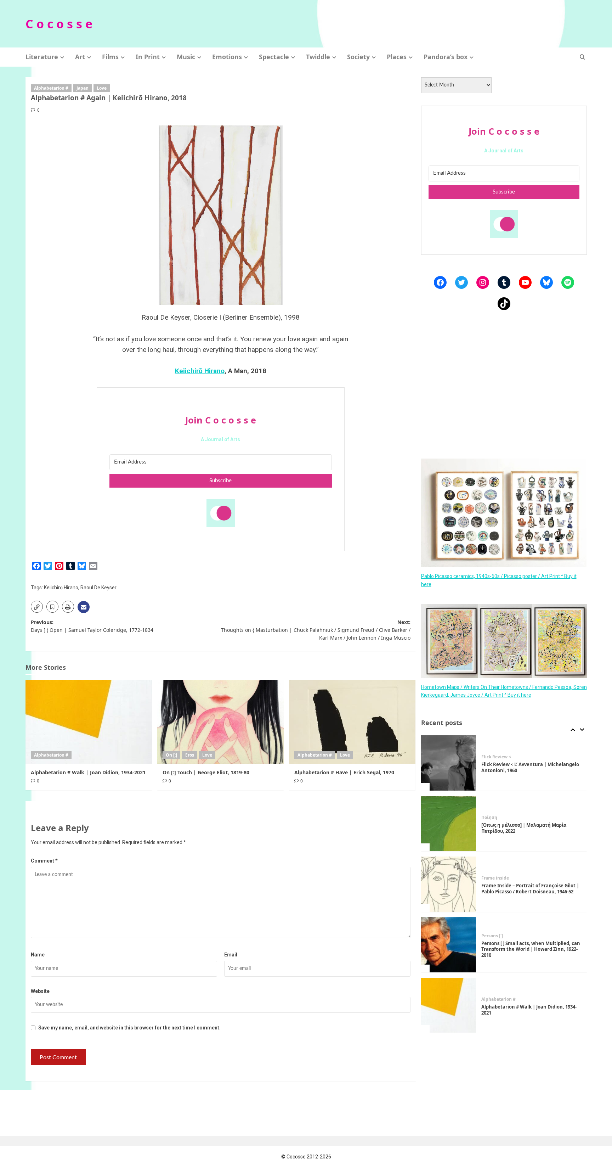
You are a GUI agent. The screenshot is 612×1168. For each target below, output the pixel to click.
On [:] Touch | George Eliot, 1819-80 (206, 772)
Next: (315, 630)
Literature (42, 56)
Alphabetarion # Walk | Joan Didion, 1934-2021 (88, 772)
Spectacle (274, 56)
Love (102, 88)
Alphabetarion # (51, 88)
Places (397, 56)
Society (358, 56)
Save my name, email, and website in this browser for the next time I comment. (129, 1028)
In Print (148, 56)
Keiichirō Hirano (200, 371)
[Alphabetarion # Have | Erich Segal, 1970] (352, 722)
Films (110, 56)
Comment (44, 861)
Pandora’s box (446, 56)
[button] (582, 57)
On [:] (171, 755)
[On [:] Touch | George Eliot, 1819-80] (220, 722)
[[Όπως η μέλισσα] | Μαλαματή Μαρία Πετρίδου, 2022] (448, 823)
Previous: (92, 626)
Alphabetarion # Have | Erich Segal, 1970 (344, 772)
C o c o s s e (59, 24)
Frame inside (495, 878)
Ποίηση (489, 817)
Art (80, 56)
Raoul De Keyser (98, 587)
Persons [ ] (492, 936)
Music (186, 56)
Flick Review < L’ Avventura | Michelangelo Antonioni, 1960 (530, 767)
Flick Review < (496, 757)
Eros (189, 755)
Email (230, 955)
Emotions (227, 56)
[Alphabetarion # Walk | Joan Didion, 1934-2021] (89, 722)
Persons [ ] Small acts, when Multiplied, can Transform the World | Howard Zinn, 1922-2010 (530, 949)
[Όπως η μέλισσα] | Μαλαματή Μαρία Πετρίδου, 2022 (523, 828)
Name (38, 955)
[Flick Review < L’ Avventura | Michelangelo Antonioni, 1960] (448, 763)
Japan (82, 88)
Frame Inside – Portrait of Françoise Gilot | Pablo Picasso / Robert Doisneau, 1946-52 (530, 888)
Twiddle (318, 56)
